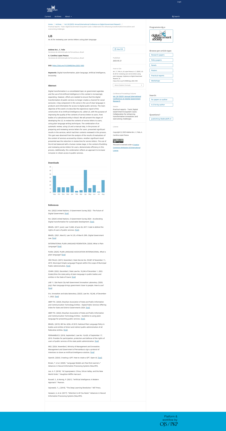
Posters (154, 70)
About (67, 16)
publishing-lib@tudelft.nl (161, 119)
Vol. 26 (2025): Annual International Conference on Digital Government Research (92, 24)
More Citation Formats (123, 85)
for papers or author (159, 99)
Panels (153, 65)
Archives (58, 16)
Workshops (155, 81)
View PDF (119, 49)
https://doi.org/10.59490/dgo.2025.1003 (68, 65)
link (66, 213)
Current (48, 16)
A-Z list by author (158, 105)
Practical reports (157, 75)
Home (50, 24)
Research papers (158, 55)
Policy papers (156, 60)
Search (177, 16)
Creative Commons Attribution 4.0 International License (126, 148)
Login (179, 2)
